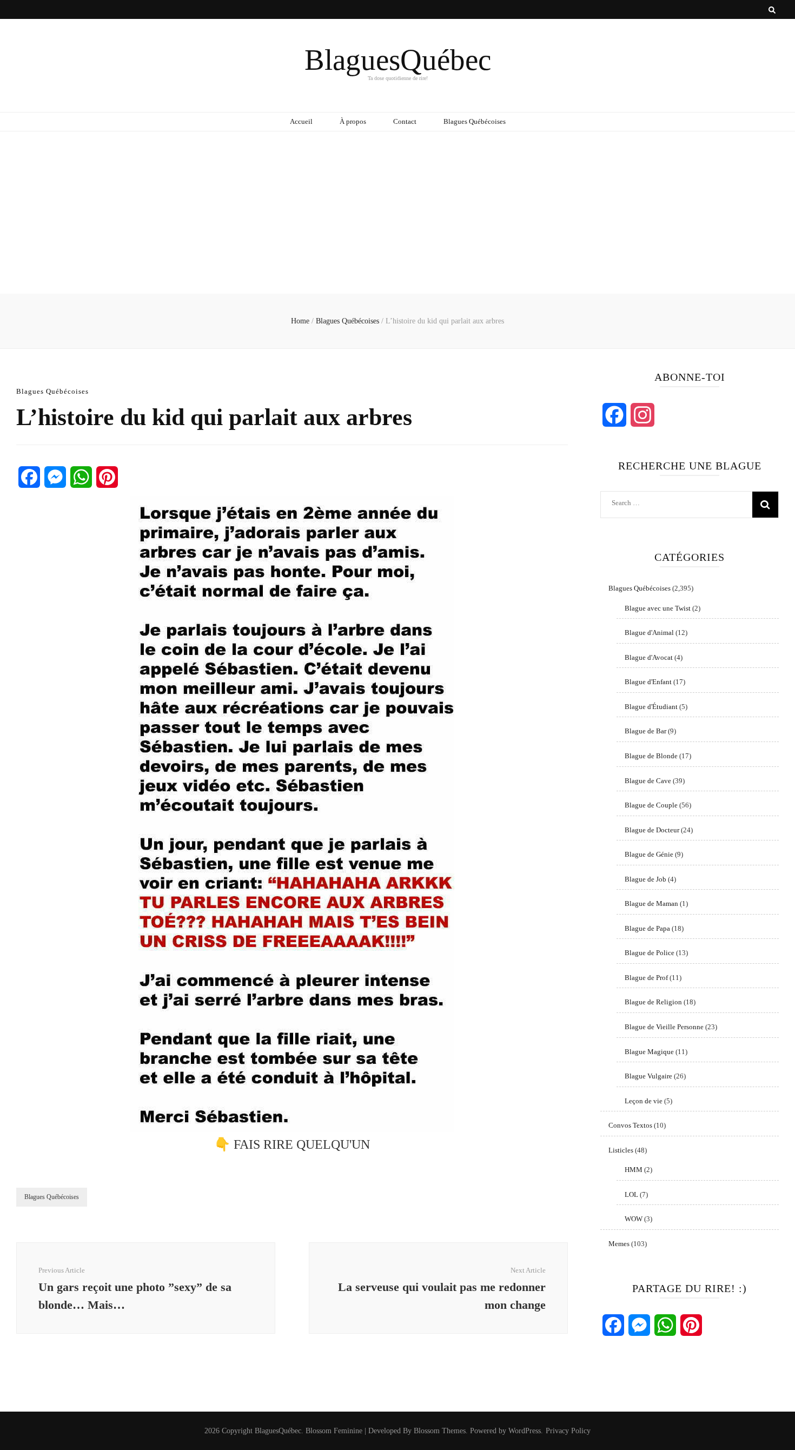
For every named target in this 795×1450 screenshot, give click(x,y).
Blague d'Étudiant (651, 707)
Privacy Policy (568, 1431)
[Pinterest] (107, 477)
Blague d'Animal (649, 632)
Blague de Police (649, 953)
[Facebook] (29, 477)
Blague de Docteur (652, 830)
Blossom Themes (440, 1431)
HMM (633, 1170)
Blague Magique (649, 1052)
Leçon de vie (643, 1101)
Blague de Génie (649, 854)
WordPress (524, 1431)
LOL (631, 1194)
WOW (633, 1219)
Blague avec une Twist (658, 608)
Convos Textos (630, 1125)
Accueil (301, 121)
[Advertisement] (397, 212)
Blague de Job (645, 879)
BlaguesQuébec (397, 59)
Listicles (620, 1150)
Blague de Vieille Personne (664, 1027)
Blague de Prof (646, 978)
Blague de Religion (653, 1002)
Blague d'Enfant (648, 682)
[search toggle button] (772, 10)
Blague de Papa (647, 928)
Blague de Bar (645, 731)
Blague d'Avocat (649, 657)
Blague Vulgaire (648, 1076)
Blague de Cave (648, 781)
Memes (619, 1244)
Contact (404, 121)
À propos (353, 121)
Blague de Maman (651, 903)
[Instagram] (642, 415)
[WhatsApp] (81, 477)
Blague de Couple (651, 805)
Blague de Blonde (651, 756)
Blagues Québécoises (474, 121)
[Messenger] (55, 477)
